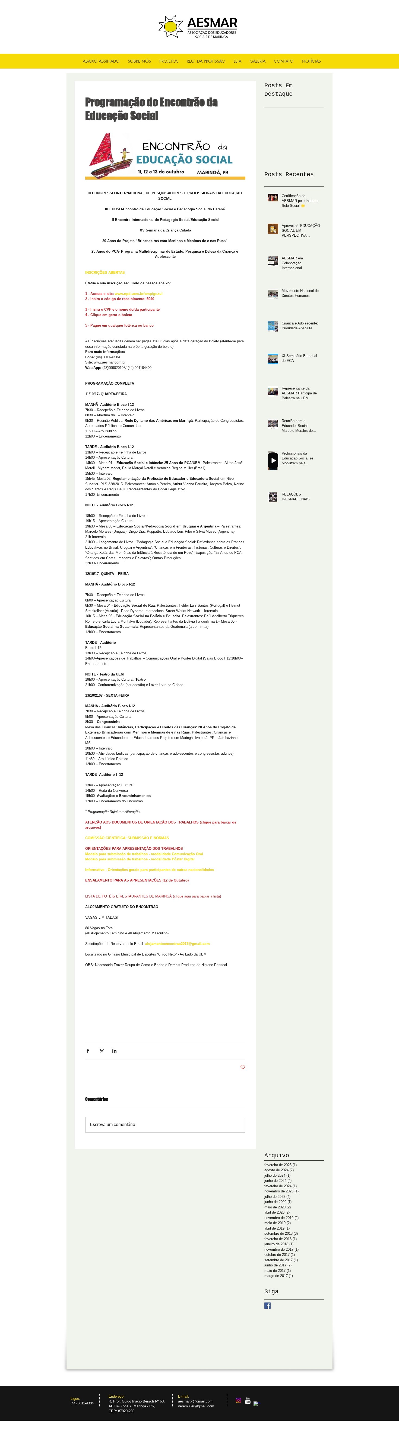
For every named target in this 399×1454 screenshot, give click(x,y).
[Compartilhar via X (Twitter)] (101, 1050)
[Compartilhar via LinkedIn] (114, 1050)
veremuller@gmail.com (196, 1406)
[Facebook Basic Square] (267, 1305)
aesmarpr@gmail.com (195, 1401)
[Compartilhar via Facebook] (87, 1050)
